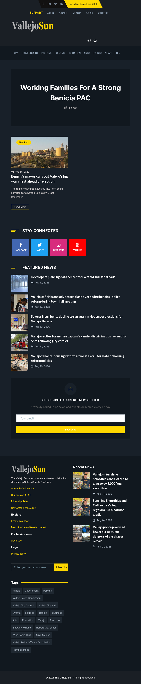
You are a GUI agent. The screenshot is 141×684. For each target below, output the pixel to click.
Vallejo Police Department (27, 598)
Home (16, 53)
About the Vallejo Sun (23, 488)
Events (97, 53)
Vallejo (16, 590)
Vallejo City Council (23, 605)
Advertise (16, 540)
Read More (20, 206)
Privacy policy (18, 553)
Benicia (43, 612)
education (27, 620)
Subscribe (103, 12)
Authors (63, 12)
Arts (87, 53)
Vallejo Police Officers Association (31, 642)
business (57, 612)
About (50, 12)
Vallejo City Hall (47, 605)
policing (47, 590)
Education (74, 53)
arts (15, 620)
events (16, 612)
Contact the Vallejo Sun (23, 508)
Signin (89, 12)
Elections (24, 142)
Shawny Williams (22, 627)
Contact (77, 12)
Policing (46, 53)
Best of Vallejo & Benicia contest (28, 527)
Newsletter (112, 53)
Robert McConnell (46, 627)
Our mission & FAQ (21, 495)
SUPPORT (36, 12)
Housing (60, 53)
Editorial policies (20, 501)
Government (30, 53)
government (32, 590)
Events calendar (20, 521)
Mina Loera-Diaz (22, 634)
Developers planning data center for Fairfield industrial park (73, 277)
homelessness (21, 649)
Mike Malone (43, 634)
